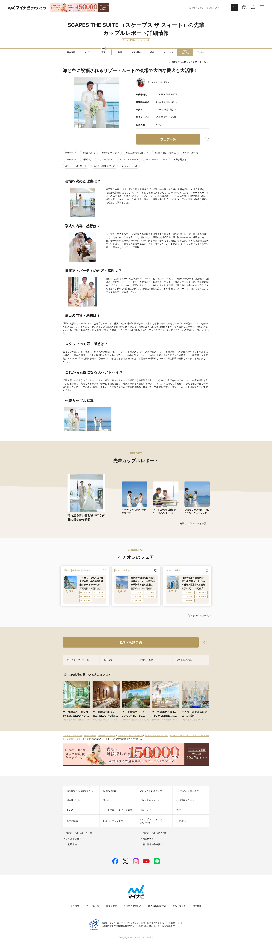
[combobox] (209, 7)
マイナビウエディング (72, 735)
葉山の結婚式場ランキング (156, 735)
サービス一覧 (92, 906)
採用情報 (197, 906)
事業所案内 (111, 906)
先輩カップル (74, 739)
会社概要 (75, 906)
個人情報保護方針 (157, 906)
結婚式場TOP (90, 735)
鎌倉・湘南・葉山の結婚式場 (130, 735)
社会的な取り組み (133, 906)
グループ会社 (179, 906)
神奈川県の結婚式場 (107, 735)
